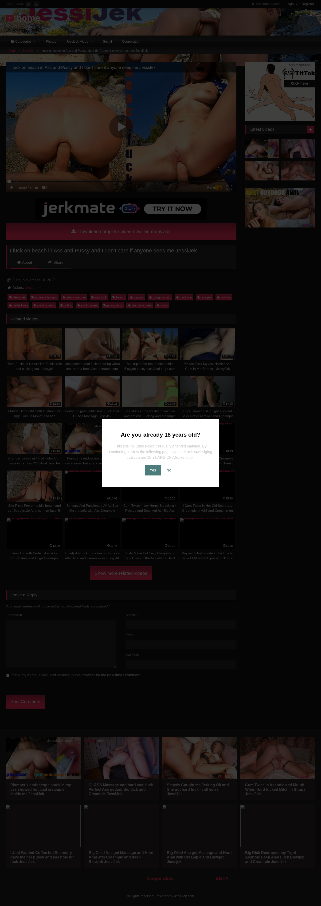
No (168, 470)
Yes (153, 470)
